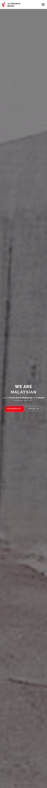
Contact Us (33, 408)
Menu (43, 4)
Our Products (14, 408)
